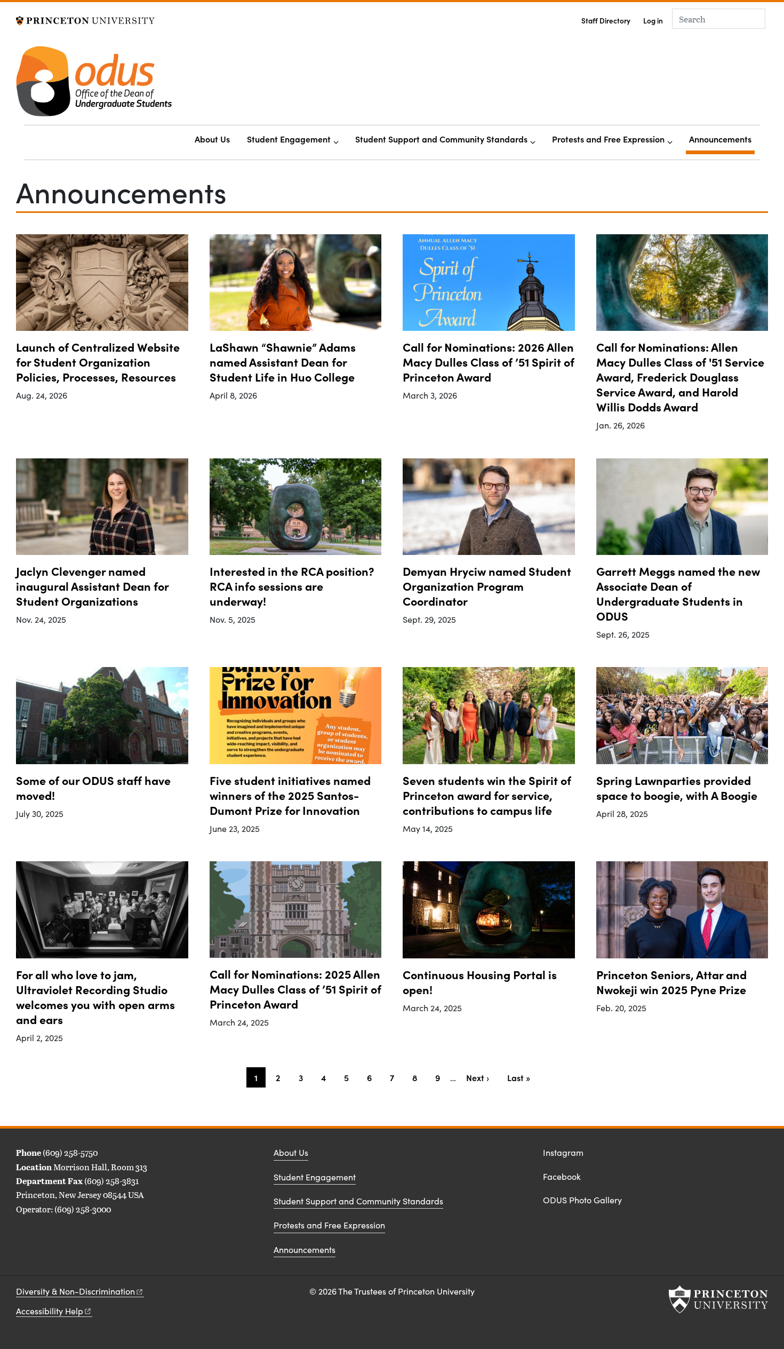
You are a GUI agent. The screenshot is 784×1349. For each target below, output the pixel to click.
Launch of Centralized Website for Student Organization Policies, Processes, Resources (98, 361)
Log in (653, 20)
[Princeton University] (85, 19)
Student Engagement (289, 139)
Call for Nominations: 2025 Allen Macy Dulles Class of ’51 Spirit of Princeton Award (295, 988)
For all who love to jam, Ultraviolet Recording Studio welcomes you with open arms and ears (95, 996)
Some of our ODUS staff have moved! (93, 787)
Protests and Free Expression (608, 139)
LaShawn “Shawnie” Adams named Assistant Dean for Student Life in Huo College (283, 361)
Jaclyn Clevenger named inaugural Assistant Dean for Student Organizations (92, 585)
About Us (212, 139)
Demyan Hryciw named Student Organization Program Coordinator (487, 585)
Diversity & (75, 1291)
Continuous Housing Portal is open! (480, 981)
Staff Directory (605, 20)
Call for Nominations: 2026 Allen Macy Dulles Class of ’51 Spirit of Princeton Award (488, 361)
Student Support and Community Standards (441, 139)
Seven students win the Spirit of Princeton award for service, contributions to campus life (487, 795)
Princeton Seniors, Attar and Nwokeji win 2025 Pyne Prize (671, 981)
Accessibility (49, 1310)
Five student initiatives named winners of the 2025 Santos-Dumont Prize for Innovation (290, 795)
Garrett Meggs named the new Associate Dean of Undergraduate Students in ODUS (678, 593)
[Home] (94, 85)
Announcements (722, 138)
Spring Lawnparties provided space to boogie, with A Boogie (676, 787)
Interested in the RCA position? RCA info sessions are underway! (292, 585)
